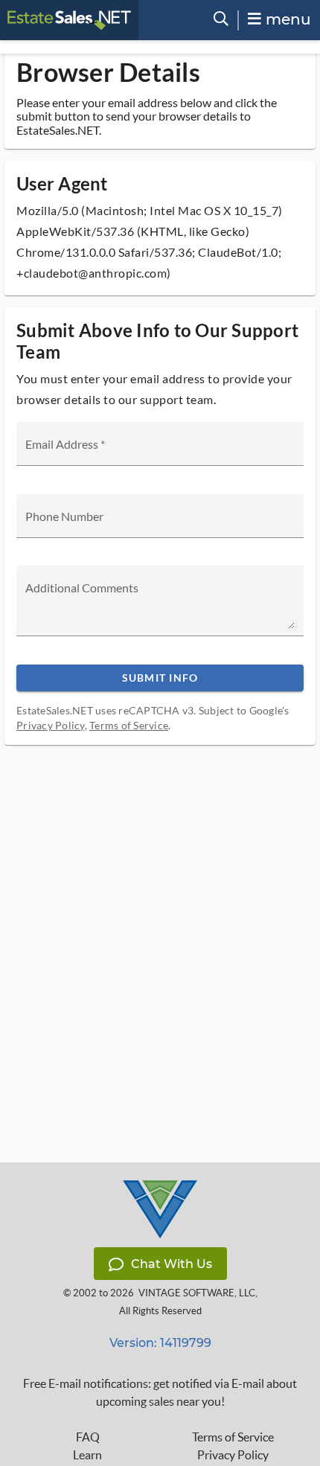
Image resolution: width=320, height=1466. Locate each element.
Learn (87, 1455)
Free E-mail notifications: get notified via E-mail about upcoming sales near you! (160, 1392)
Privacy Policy (50, 725)
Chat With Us (171, 1264)
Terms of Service (128, 725)
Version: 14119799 (160, 1343)
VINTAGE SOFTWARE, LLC (196, 1293)
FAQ (88, 1437)
